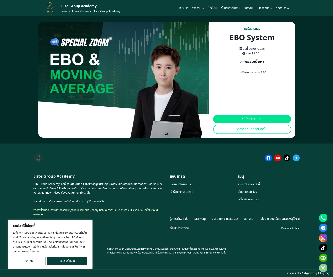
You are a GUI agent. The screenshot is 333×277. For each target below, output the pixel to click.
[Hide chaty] (323, 268)
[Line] (323, 258)
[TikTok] (323, 248)
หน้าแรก (183, 8)
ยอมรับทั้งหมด (67, 261)
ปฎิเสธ (29, 261)
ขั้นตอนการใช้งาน (230, 8)
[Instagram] (323, 238)
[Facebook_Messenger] (323, 228)
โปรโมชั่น (213, 8)
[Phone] (323, 218)
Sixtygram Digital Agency (316, 273)
